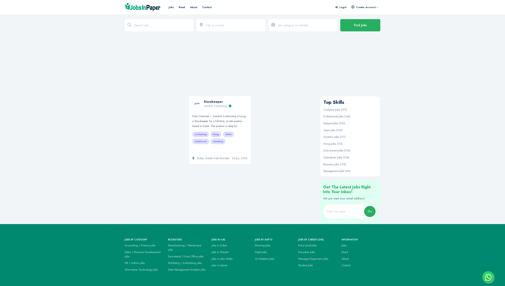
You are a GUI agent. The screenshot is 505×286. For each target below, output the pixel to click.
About (193, 7)
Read (182, 7)
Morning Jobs (262, 245)
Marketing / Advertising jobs (185, 263)
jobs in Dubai (219, 245)
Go (370, 211)
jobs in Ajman (219, 265)
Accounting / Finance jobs (140, 245)
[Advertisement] (252, 65)
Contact (207, 7)
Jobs (171, 7)
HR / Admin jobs (135, 263)
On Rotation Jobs (264, 259)
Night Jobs (261, 252)
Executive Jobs (306, 252)
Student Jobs (305, 265)
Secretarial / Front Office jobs (186, 256)
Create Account (366, 7)
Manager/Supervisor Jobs (313, 259)
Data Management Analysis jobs (187, 270)
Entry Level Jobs (307, 245)
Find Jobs (360, 25)
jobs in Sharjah (220, 252)
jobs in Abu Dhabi (222, 259)
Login (343, 7)
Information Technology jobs (141, 270)
